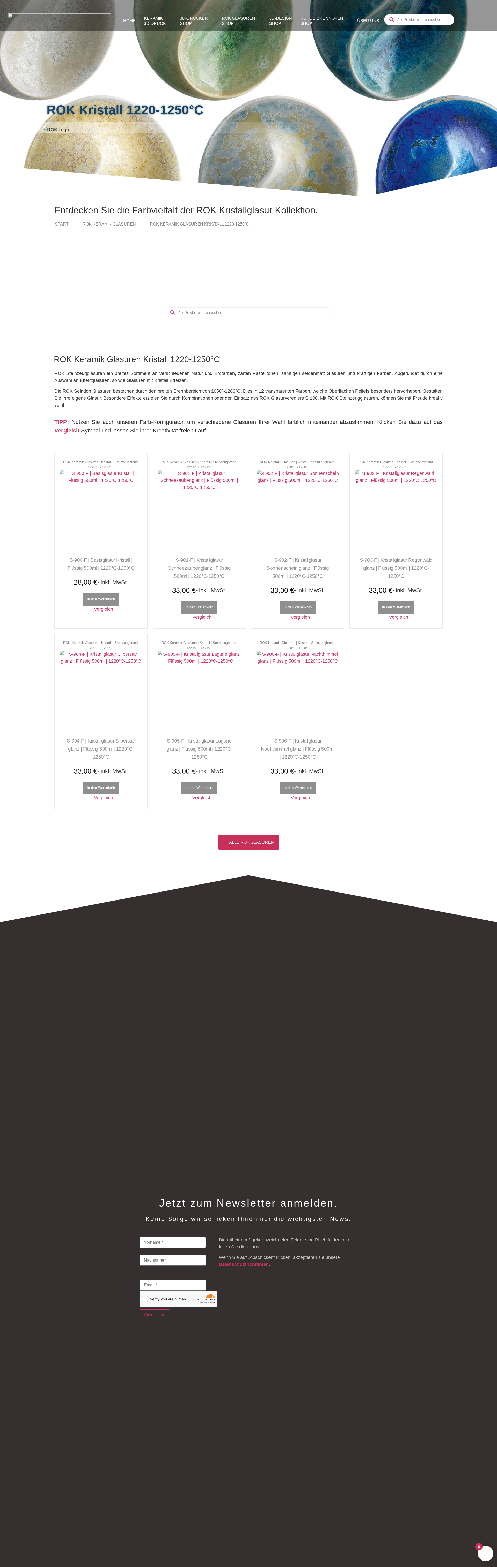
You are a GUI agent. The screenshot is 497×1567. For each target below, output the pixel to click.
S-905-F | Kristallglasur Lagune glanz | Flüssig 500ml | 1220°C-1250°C (199, 749)
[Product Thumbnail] (101, 511)
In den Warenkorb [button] (101, 599)
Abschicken (154, 1315)
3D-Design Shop (280, 21)
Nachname (151, 1269)
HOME (129, 21)
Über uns (368, 21)
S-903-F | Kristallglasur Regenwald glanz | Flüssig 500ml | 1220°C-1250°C (396, 568)
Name (147, 1233)
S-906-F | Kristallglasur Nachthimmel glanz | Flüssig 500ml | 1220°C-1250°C (297, 749)
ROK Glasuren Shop (238, 21)
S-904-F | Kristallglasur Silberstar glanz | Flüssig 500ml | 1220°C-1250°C (101, 749)
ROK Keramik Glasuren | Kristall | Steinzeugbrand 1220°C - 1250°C (100, 464)
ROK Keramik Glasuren (109, 224)
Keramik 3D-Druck (155, 21)
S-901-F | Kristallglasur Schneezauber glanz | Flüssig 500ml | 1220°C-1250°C (199, 568)
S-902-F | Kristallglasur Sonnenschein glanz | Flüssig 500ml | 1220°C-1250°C (298, 568)
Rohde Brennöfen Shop (321, 21)
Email (147, 1276)
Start (62, 224)
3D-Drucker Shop (194, 21)
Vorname (149, 1251)
